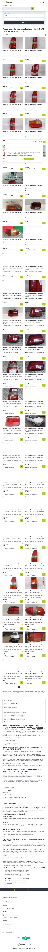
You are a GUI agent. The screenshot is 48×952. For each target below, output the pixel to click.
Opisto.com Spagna (6, 928)
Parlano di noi (5, 900)
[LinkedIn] (9, 932)
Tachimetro (6, 702)
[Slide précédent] (1, 890)
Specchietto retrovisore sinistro (10, 707)
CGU (3, 913)
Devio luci (7, 884)
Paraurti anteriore (7, 706)
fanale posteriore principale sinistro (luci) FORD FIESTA (17, 871)
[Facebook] (3, 932)
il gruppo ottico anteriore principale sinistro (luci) (27, 765)
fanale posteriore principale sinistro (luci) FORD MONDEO (17, 874)
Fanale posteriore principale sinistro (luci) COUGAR (14, 719)
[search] (32, 8)
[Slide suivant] (46, 890)
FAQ (3, 904)
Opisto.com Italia (6, 926)
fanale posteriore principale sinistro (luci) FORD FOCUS (17, 873)
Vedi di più (6, 721)
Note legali (4, 920)
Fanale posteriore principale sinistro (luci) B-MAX (14, 714)
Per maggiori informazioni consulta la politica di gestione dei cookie (19, 155)
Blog (3, 898)
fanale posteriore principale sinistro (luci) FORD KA (16, 875)
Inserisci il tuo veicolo (9, 13)
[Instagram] (11, 932)
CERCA (24, 22)
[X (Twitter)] (5, 932)
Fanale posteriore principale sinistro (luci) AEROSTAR (15, 712)
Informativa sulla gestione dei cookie (10, 917)
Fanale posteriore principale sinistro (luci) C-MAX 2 (14, 718)
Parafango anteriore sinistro (9, 704)
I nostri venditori (5, 901)
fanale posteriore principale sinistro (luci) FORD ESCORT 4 (17, 870)
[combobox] (18, 8)
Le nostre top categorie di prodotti (10, 897)
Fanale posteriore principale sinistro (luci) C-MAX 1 (14, 716)
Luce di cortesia (8, 883)
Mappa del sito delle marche (8, 908)
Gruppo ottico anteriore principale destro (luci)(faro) (16, 882)
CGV (3, 914)
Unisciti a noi (5, 902)
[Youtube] (7, 932)
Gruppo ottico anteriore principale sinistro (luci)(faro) (16, 880)
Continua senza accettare (37, 141)
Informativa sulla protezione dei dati (10, 915)
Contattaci (4, 905)
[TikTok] (13, 932)
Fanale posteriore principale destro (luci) (12, 703)
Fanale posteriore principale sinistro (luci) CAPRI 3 (14, 715)
